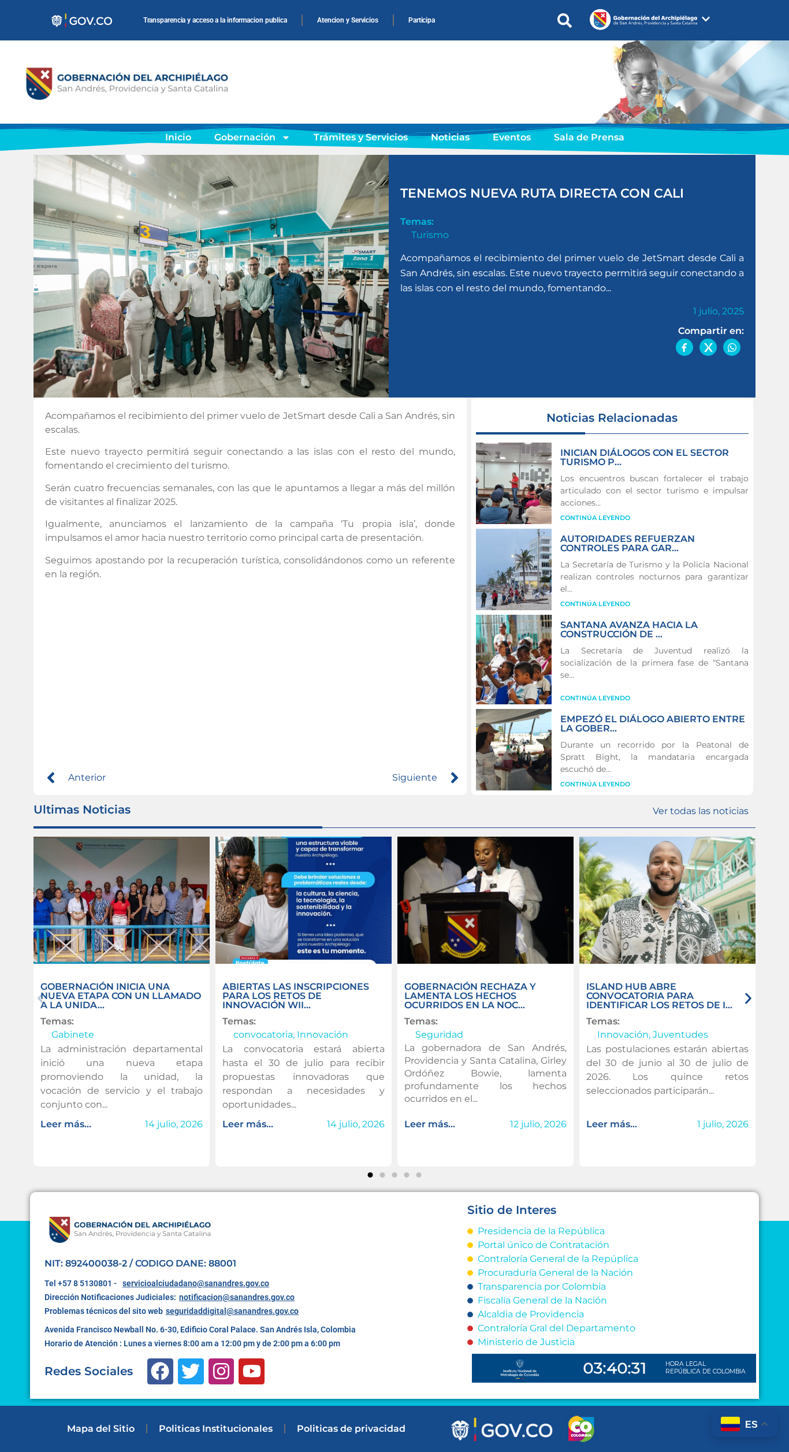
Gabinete (72, 1034)
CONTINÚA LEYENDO (595, 518)
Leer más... (65, 1124)
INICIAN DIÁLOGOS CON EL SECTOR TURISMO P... (644, 457)
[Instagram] (222, 1371)
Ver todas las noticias (701, 810)
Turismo (430, 234)
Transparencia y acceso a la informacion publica (215, 20)
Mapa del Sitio (101, 1428)
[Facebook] (160, 1371)
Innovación (322, 1034)
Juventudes (680, 1034)
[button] (41, 998)
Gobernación (245, 137)
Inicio (178, 137)
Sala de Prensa (589, 137)
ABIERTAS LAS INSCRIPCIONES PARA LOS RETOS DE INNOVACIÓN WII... (295, 996)
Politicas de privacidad (351, 1428)
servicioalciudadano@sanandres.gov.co (195, 1283)
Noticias (450, 137)
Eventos (512, 137)
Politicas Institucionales (216, 1428)
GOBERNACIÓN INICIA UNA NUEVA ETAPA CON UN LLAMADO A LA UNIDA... (120, 996)
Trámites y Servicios (361, 137)
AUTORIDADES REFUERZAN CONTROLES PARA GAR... (627, 543)
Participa (421, 20)
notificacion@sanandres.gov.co (237, 1297)
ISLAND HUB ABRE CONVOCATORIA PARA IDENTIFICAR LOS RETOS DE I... (659, 996)
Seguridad (439, 1034)
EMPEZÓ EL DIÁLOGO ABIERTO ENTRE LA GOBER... (652, 724)
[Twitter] (191, 1371)
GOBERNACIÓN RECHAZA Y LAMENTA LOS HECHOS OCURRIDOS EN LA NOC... (470, 996)
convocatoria (263, 1034)
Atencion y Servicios (347, 20)
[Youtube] (252, 1371)
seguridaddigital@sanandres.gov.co (232, 1311)
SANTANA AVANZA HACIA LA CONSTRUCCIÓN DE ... (629, 629)
